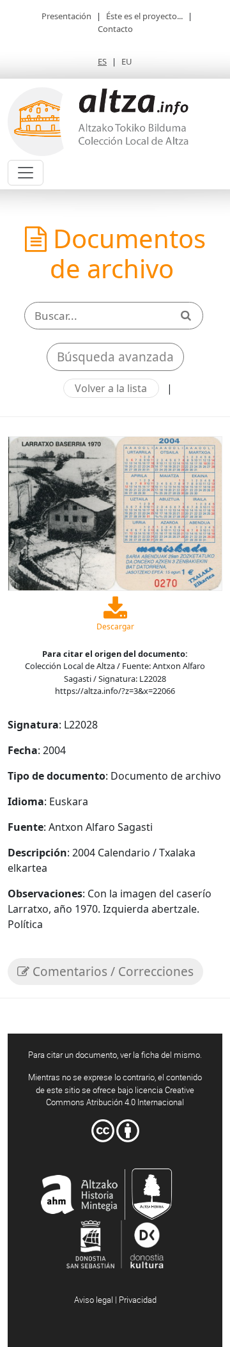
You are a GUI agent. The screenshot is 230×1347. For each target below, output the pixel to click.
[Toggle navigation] (25, 172)
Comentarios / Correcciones (111, 971)
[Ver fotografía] (115, 512)
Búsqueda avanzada (115, 357)
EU (126, 61)
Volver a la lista (111, 388)
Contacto (115, 29)
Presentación (66, 16)
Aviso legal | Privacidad (115, 1299)
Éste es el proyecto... (144, 16)
